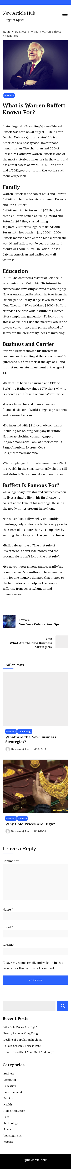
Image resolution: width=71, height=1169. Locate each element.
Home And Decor (14, 1111)
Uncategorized (12, 1135)
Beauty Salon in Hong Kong (20, 1033)
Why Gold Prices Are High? (30, 823)
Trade (7, 1129)
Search (62, 1006)
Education (9, 1086)
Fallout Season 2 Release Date (22, 1046)
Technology (24, 731)
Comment (11, 861)
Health (7, 1104)
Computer (9, 1080)
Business (9, 95)
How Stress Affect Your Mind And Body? (28, 1052)
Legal (6, 1117)
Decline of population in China (22, 1039)
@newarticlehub (35, 1160)
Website (8, 945)
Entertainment (12, 1092)
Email (8, 927)
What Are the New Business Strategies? (30, 739)
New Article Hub (19, 13)
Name (8, 909)
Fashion (22, 818)
